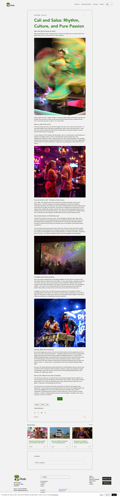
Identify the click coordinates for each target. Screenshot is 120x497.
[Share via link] (45, 412)
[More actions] (85, 15)
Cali (47, 404)
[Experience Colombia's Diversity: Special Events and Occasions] (82, 433)
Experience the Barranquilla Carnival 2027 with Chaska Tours (37, 441)
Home (90, 476)
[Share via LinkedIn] (41, 412)
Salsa (42, 404)
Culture (37, 404)
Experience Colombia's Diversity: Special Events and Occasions (81, 441)
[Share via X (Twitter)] (38, 412)
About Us (91, 477)
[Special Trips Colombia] (60, 433)
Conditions (43, 482)
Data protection (55, 494)
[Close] (118, 495)
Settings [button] (101, 494)
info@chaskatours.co (22, 490)
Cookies (42, 484)
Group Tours (92, 481)
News (90, 482)
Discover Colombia (94, 479)
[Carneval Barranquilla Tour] (37, 433)
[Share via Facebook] (34, 412)
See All (90, 424)
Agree (114, 494)
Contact (91, 484)
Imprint (42, 486)
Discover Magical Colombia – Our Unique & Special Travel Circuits (60, 441)
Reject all (108, 494)
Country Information (38, 408)
